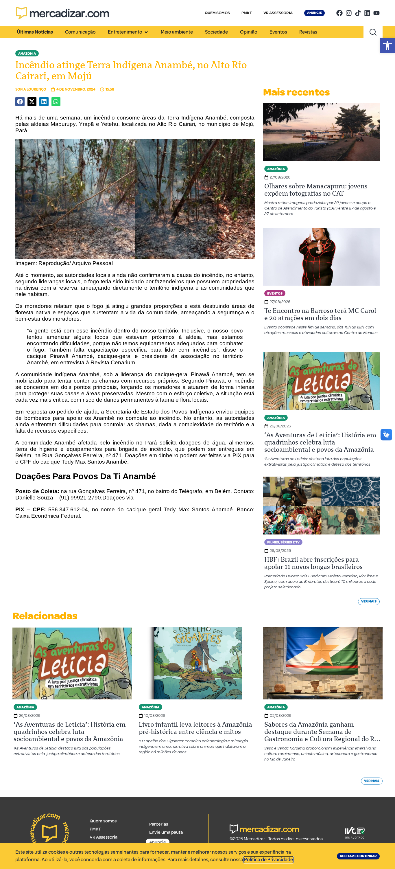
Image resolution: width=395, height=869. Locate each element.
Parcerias (158, 824)
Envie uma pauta (166, 832)
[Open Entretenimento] (146, 32)
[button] (387, 45)
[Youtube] (376, 13)
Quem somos (103, 821)
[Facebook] (339, 13)
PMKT (246, 12)
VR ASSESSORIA (278, 12)
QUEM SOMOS (217, 12)
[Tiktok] (358, 13)
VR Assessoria (103, 837)
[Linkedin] (367, 13)
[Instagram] (349, 13)
